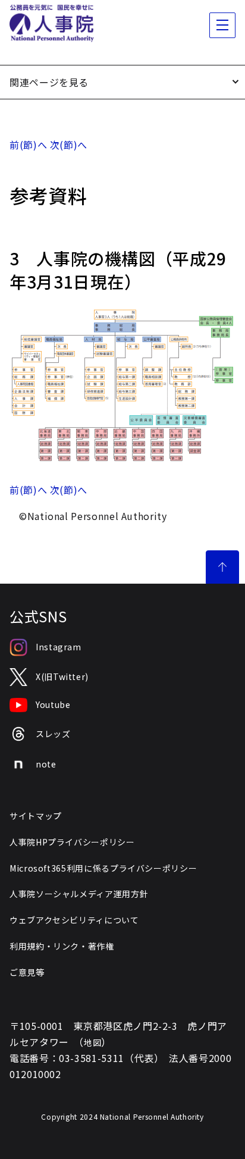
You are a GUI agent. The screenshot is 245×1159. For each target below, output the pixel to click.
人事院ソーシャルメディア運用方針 (79, 894)
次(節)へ (68, 144)
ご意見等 (27, 972)
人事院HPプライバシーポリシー (72, 842)
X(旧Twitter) (62, 676)
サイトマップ (36, 816)
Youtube (53, 704)
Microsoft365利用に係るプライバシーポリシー (103, 868)
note (46, 764)
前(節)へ (28, 144)
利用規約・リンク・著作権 (62, 946)
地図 (92, 1042)
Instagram (58, 647)
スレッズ (53, 734)
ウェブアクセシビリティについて (74, 920)
